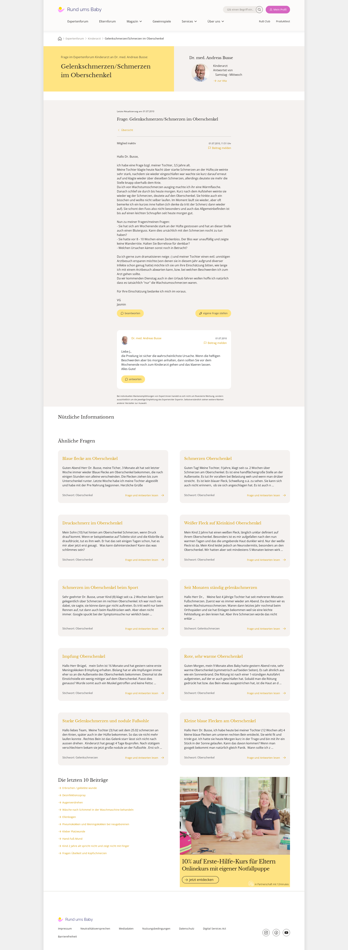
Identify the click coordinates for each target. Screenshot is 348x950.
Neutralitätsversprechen (95, 928)
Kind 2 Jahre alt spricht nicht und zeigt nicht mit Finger (95, 846)
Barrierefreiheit (67, 936)
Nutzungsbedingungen (156, 928)
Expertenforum (77, 21)
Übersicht (127, 130)
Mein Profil (280, 9)
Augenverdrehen (72, 802)
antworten (135, 379)
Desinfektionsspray (74, 795)
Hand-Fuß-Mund (72, 838)
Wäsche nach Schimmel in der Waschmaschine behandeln (98, 809)
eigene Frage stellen (215, 313)
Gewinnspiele (162, 21)
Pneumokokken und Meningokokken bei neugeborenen (95, 824)
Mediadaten (126, 928)
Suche (259, 9)
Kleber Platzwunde (73, 831)
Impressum (65, 928)
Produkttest (283, 21)
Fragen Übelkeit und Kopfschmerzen (84, 853)
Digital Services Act (214, 928)
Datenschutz (186, 928)
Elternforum (107, 21)
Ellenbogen (69, 817)
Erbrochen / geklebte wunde (79, 788)
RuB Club (264, 21)
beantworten (132, 313)
